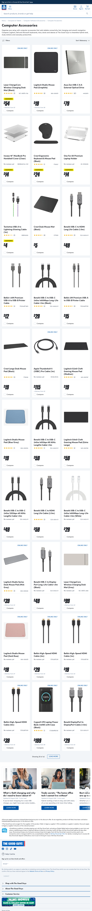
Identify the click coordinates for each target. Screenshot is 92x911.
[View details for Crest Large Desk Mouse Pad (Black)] (16, 348)
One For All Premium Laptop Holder (73, 157)
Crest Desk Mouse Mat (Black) (44, 228)
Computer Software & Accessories (34, 20)
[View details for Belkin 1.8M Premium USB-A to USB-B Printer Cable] (16, 277)
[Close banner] (34, 899)
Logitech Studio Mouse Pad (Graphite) (44, 86)
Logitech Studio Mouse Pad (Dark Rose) (14, 654)
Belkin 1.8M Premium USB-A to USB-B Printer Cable (14, 300)
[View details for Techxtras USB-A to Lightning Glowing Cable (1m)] (16, 206)
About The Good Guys (14, 888)
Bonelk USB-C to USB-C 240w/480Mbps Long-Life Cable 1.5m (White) (76, 513)
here (31, 2)
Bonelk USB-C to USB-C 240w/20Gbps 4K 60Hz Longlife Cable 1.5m (14, 513)
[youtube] (15, 848)
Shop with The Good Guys (15, 883)
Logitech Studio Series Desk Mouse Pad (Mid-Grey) (14, 585)
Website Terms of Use (36, 871)
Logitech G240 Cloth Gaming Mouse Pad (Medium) (73, 371)
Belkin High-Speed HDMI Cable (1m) (75, 654)
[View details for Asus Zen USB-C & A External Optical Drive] (76, 64)
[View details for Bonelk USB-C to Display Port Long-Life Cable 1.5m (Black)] (46, 561)
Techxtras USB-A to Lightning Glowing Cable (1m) (15, 229)
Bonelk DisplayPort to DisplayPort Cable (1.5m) (75, 723)
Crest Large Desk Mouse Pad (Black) (15, 370)
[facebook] (3, 848)
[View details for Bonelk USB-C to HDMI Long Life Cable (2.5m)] (46, 490)
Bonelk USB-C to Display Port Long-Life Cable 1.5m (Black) (46, 585)
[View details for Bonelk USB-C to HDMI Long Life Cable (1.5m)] (76, 206)
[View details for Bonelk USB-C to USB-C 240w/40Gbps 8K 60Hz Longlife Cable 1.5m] (46, 419)
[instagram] (7, 848)
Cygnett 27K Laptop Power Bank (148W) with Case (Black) (46, 725)
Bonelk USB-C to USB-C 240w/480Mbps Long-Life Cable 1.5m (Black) (46, 300)
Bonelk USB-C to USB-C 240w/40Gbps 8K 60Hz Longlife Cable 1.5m (45, 442)
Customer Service (12, 894)
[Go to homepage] (4, 7)
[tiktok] (11, 848)
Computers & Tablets (14, 20)
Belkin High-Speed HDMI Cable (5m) (15, 723)
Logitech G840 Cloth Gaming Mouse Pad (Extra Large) (76, 442)
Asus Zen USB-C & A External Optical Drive (74, 86)
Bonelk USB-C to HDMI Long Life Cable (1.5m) (74, 228)
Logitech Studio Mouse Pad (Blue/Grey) (14, 441)
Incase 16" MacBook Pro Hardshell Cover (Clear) (15, 157)
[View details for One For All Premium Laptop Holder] (76, 135)
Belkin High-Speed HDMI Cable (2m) (45, 654)
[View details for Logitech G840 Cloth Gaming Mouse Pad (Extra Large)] (76, 419)
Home (4, 20)
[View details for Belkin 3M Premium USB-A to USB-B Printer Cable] (76, 277)
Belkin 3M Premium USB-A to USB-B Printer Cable (76, 299)
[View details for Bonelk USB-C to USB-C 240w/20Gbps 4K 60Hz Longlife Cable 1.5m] (16, 490)
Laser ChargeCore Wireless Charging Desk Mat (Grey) (75, 585)
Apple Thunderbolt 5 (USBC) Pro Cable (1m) (44, 370)
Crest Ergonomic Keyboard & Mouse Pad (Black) (44, 158)
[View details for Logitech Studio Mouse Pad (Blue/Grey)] (16, 419)
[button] (20, 802)
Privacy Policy (50, 871)
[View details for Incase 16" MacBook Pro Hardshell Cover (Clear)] (16, 135)
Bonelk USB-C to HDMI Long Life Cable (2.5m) (44, 512)
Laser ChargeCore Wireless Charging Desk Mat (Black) (15, 87)
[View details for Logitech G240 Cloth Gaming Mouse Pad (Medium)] (76, 348)
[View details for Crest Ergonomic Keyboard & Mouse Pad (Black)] (46, 135)
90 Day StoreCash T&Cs (58, 834)
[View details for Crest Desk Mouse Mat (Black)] (46, 206)
